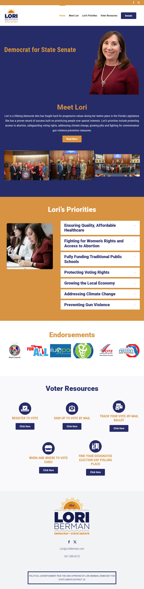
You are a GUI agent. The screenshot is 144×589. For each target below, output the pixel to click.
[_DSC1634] (26, 165)
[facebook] (69, 541)
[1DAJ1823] (117, 165)
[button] (6, 165)
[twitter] (74, 541)
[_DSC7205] (72, 165)
